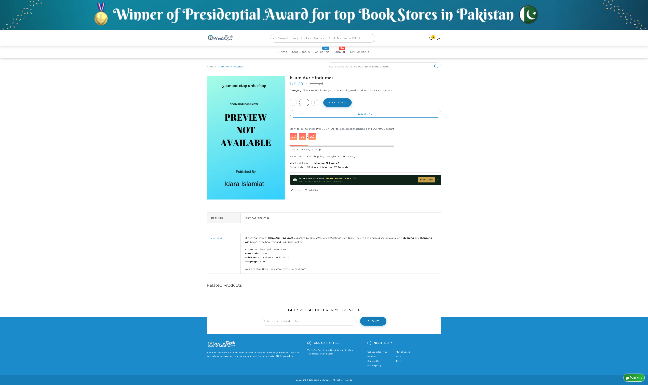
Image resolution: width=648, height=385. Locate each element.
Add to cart (337, 102)
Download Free (426, 179)
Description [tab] (218, 238)
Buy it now (365, 114)
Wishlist (313, 190)
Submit (373, 321)
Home (210, 66)
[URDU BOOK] (221, 38)
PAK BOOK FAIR (326, 128)
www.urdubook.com (294, 268)
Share (297, 190)
